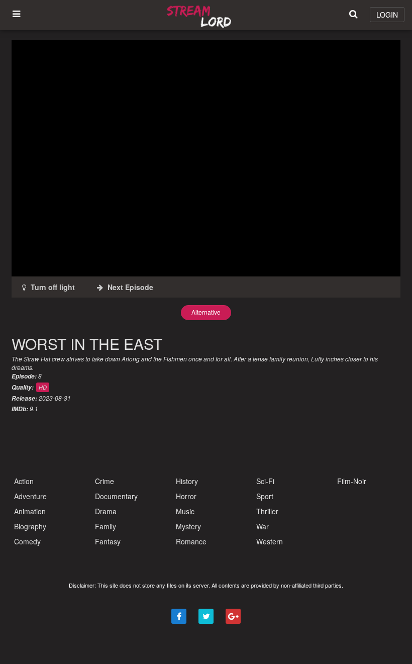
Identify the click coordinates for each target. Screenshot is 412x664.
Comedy (27, 541)
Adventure (30, 496)
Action (24, 481)
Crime (104, 481)
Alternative (206, 312)
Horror (186, 496)
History (187, 481)
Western (269, 541)
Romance (191, 541)
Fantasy (108, 541)
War (262, 526)
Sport (264, 496)
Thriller (267, 511)
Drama (106, 511)
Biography (30, 526)
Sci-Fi (265, 481)
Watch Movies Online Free (200, 15)
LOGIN (387, 15)
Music (185, 511)
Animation (30, 511)
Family (105, 526)
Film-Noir (351, 481)
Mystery (188, 526)
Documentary (116, 496)
